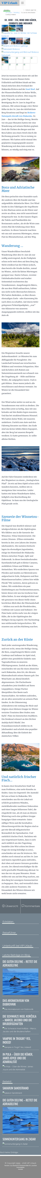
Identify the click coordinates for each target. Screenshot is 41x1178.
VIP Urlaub (9, 3)
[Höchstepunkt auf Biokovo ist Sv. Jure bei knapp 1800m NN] (5, 41)
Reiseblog (16, 12)
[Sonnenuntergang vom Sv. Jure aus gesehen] (19, 41)
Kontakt (20, 1169)
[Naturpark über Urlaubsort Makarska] (5, 28)
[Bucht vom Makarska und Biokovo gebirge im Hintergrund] (26, 41)
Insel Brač (30, 89)
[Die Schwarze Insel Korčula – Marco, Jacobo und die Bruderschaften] (20, 1030)
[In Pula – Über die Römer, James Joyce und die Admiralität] (20, 1068)
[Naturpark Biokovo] (11, 49)
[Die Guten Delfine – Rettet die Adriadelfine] (20, 981)
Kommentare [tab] (32, 906)
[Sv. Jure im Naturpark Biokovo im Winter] (19, 28)
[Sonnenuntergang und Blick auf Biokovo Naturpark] (20, 53)
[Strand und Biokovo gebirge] (15, 46)
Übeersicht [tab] (11, 906)
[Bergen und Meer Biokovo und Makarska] (12, 28)
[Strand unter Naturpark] (5, 60)
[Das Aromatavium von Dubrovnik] (18, 1009)
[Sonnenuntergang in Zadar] (15, 1144)
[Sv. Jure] (12, 41)
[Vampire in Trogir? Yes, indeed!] (17, 1047)
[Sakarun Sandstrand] (12, 1093)
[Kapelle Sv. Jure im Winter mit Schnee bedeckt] (20, 34)
